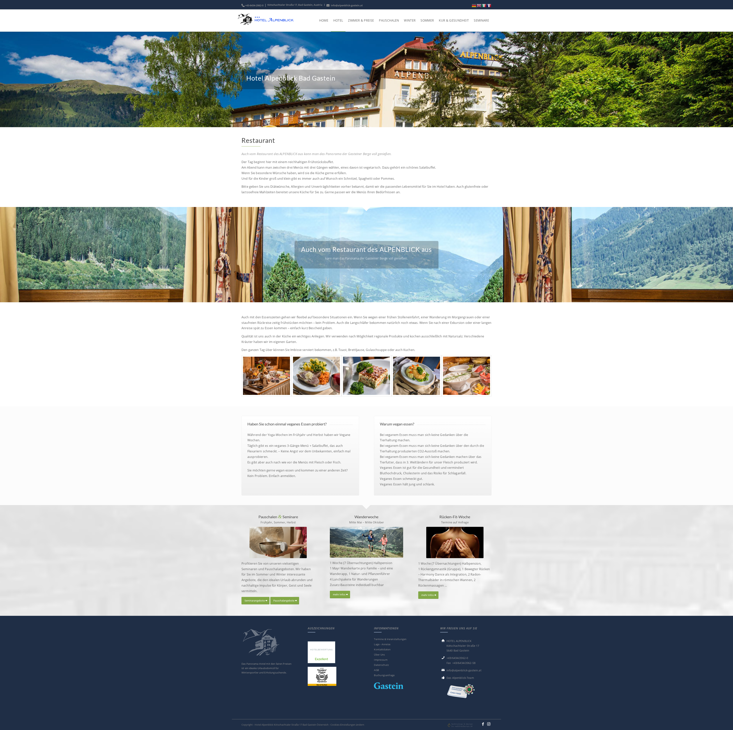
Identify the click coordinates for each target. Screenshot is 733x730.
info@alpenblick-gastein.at (346, 5)
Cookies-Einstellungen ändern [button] (347, 724)
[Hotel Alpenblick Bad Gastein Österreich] (265, 24)
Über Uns (379, 654)
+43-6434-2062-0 (254, 5)
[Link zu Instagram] (489, 724)
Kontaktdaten (382, 649)
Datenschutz (381, 665)
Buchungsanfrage (384, 675)
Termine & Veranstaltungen (390, 639)
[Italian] (484, 5)
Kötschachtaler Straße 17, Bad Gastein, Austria (294, 4)
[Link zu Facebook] (483, 724)
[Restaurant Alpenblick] (266, 375)
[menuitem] (253, 5)
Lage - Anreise (382, 644)
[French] (489, 5)
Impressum (380, 659)
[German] (474, 5)
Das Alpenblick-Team (460, 678)
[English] (479, 5)
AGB (376, 670)
